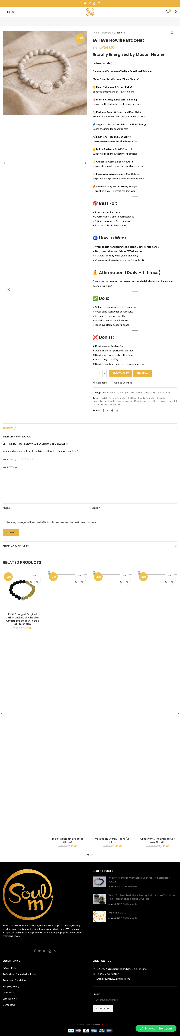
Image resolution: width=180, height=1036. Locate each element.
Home (96, 32)
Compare (101, 382)
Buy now (142, 373)
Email (96, 507)
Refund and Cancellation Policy (20, 974)
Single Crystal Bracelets (157, 392)
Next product (175, 32)
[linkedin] (117, 410)
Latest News (10, 998)
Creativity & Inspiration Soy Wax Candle (157, 840)
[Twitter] (85, 3)
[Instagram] (90, 3)
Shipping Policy (11, 986)
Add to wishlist (123, 382)
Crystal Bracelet (117, 398)
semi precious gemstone (107, 404)
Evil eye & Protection (131, 392)
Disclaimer (8, 992)
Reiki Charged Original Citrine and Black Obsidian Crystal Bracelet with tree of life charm (23, 619)
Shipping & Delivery (15, 546)
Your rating (10, 459)
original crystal (101, 401)
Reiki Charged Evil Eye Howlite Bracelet (155, 401)
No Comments (130, 886)
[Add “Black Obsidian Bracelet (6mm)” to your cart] (76, 582)
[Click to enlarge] (8, 289)
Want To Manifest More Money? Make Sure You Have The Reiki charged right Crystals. (141, 897)
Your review (11, 466)
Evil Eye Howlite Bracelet (141, 398)
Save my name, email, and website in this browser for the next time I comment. (52, 522)
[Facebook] (81, 3)
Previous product (168, 32)
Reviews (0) (10, 428)
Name (7, 507)
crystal (103, 398)
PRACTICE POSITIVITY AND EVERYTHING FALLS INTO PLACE (139, 879)
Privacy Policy (10, 968)
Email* (97, 993)
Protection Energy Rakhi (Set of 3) (112, 840)
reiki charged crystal (121, 401)
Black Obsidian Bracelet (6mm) (67, 840)
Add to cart (120, 373)
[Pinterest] (112, 410)
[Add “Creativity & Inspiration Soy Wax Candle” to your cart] (166, 582)
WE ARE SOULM (117, 912)
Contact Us (9, 1004)
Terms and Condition (14, 980)
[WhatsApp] (99, 3)
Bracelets (106, 32)
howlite (161, 398)
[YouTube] (94, 3)
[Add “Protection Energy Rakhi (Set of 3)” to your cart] (121, 582)
